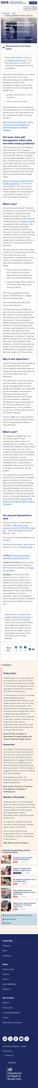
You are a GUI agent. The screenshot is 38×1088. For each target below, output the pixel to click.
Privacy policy (8, 1008)
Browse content (8, 969)
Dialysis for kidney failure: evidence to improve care (22, 869)
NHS (7, 540)
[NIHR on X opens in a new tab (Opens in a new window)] (10, 1038)
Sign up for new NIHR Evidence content (18, 915)
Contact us (7, 989)
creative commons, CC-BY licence (18, 617)
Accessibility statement (11, 1046)
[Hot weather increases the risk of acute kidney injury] (6, 881)
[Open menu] (35, 8)
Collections (7, 955)
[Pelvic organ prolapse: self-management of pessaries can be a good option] (6, 893)
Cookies (6, 1017)
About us (6, 979)
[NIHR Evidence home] (13, 2)
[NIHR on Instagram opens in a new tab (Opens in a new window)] (26, 1038)
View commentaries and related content (18, 47)
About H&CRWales (9, 984)
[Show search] (30, 8)
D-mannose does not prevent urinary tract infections (22, 858)
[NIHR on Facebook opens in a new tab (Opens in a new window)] (15, 1038)
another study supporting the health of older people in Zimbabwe (19, 501)
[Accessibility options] (26, 8)
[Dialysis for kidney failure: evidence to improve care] (6, 870)
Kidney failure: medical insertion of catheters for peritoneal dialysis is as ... (24, 905)
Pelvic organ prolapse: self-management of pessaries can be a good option (24, 892)
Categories (7, 946)
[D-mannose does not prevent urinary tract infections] (6, 859)
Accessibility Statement (11, 1013)
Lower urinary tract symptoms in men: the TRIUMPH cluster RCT (19, 528)
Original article (10, 919)
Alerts (5, 950)
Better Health (26, 547)
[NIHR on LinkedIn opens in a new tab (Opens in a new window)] (5, 1038)
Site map (6, 1003)
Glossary (8, 923)
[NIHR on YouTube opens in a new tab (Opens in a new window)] (21, 1038)
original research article (16, 60)
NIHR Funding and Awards (12, 1022)
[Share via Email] (30, 649)
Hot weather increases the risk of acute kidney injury (24, 880)
